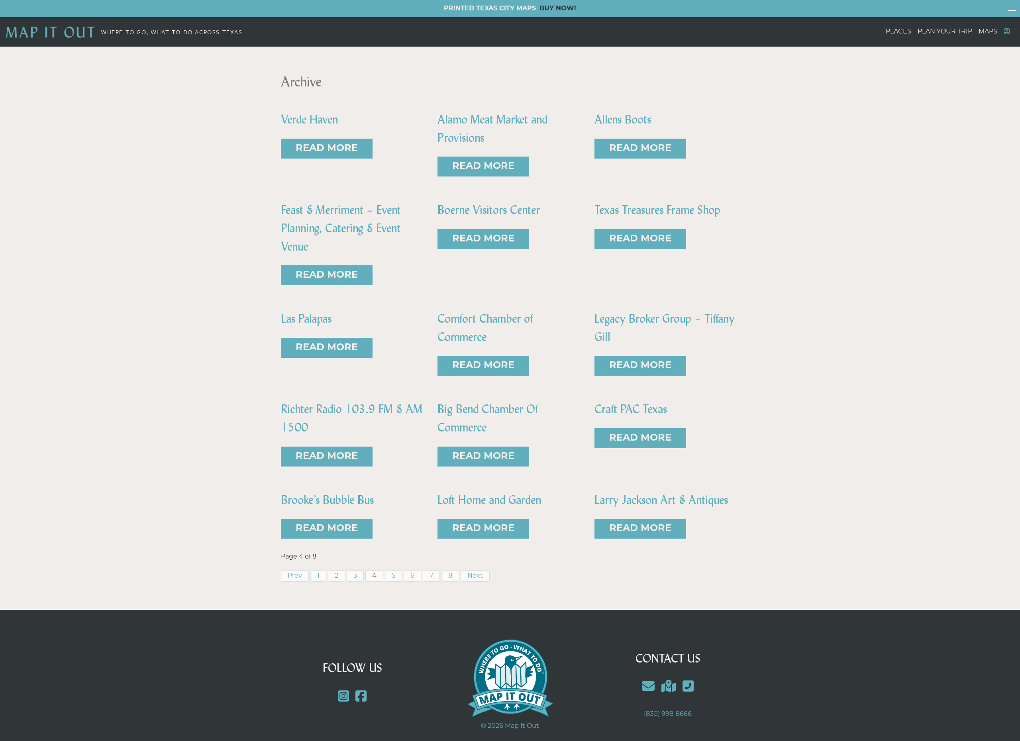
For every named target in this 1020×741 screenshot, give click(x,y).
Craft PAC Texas (630, 409)
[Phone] (688, 687)
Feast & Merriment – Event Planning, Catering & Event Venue (341, 228)
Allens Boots (622, 119)
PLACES (898, 32)
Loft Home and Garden (489, 500)
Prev (295, 576)
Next (475, 576)
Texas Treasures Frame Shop (657, 210)
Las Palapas (306, 319)
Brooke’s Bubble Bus (327, 500)
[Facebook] (361, 697)
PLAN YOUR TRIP (945, 32)
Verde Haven (309, 119)
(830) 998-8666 (668, 714)
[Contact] (648, 687)
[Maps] (669, 687)
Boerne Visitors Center (488, 210)
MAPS (988, 32)
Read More (327, 148)
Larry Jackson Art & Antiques (661, 500)
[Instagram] (343, 697)
